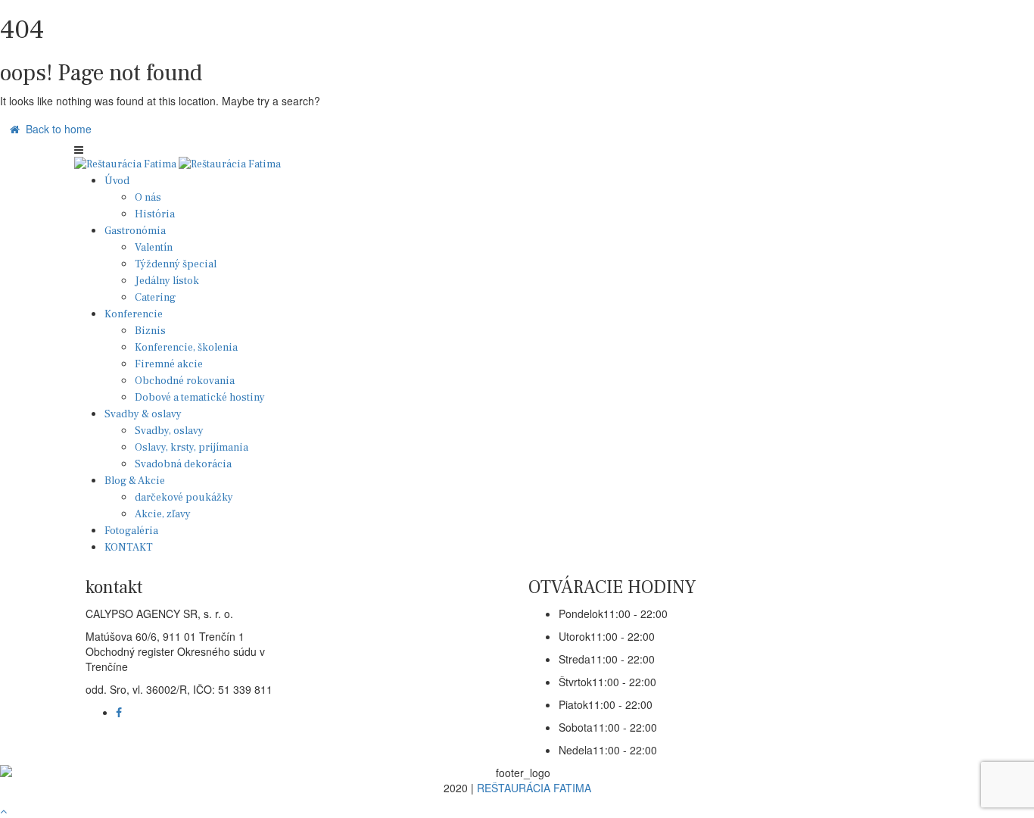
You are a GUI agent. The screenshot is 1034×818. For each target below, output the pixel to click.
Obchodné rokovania (185, 381)
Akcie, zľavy (163, 514)
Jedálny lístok (167, 281)
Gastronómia (135, 231)
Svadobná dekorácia (183, 464)
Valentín (154, 247)
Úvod (116, 181)
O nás (148, 197)
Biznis (150, 331)
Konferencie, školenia (186, 347)
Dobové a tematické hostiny (200, 397)
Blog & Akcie (134, 481)
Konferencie (133, 314)
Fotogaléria (131, 531)
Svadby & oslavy (143, 414)
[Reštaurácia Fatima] (126, 164)
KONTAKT (128, 547)
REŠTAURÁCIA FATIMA (534, 787)
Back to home (56, 128)
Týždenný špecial (175, 264)
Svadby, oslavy (169, 431)
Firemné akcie (169, 364)
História (155, 214)
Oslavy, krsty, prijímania (191, 447)
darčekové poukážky (184, 497)
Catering (155, 297)
